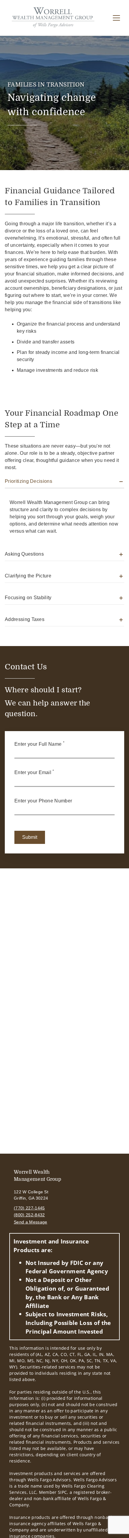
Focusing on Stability (28, 597)
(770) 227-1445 (29, 1208)
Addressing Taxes (24, 619)
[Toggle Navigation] (116, 18)
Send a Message (30, 1222)
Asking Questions (24, 554)
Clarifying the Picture (28, 575)
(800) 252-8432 (29, 1214)
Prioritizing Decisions (28, 481)
